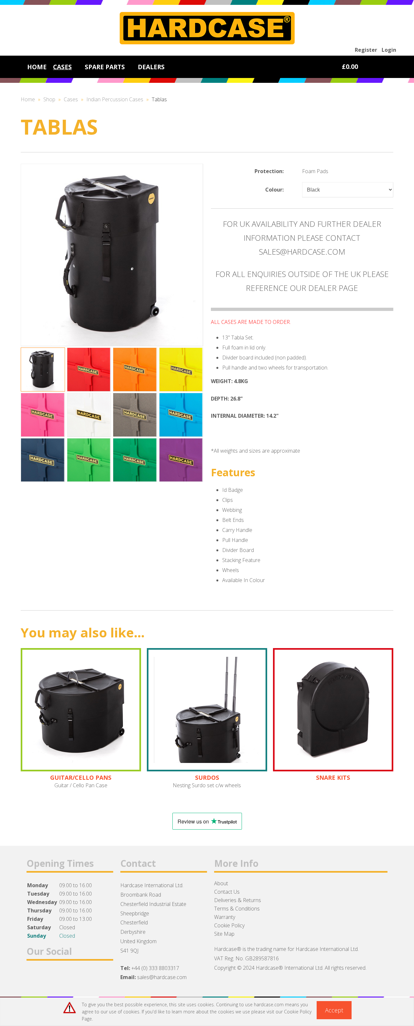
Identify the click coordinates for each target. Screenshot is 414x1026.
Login (389, 49)
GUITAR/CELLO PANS (80, 777)
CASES (62, 66)
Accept (334, 1010)
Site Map (224, 933)
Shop (49, 99)
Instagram (67, 976)
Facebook (34, 976)
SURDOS (207, 777)
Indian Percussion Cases (114, 99)
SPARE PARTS (105, 66)
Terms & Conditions (237, 908)
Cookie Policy (229, 925)
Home (28, 99)
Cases (71, 99)
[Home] (207, 42)
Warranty (224, 917)
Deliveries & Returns (237, 900)
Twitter (51, 976)
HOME (37, 66)
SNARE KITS (333, 777)
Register (366, 49)
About (221, 883)
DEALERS (151, 66)
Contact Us (227, 891)
